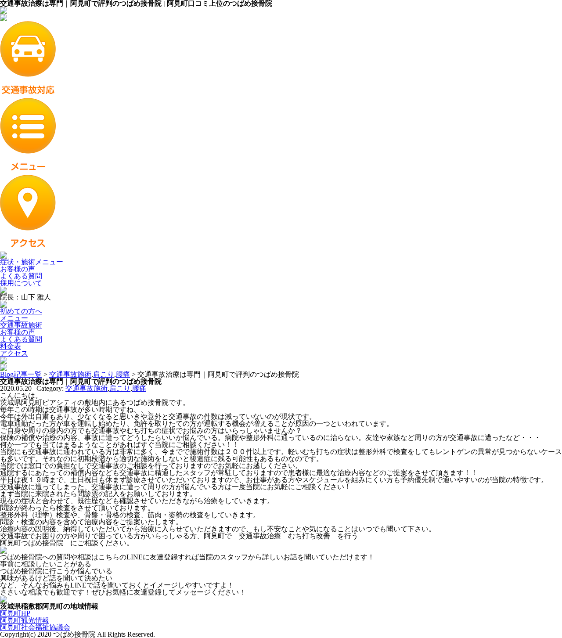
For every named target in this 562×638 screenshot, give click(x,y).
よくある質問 (21, 276)
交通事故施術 (21, 325)
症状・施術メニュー (31, 262)
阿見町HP (15, 613)
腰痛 (123, 374)
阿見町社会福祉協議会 (35, 627)
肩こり (103, 374)
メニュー (14, 318)
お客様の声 (17, 269)
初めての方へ (21, 311)
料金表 (10, 346)
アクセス (14, 353)
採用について (21, 283)
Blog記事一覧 (21, 374)
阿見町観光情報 (24, 620)
